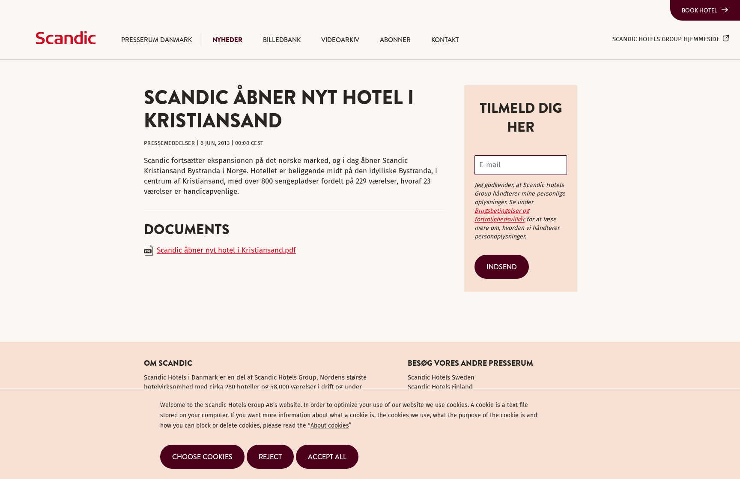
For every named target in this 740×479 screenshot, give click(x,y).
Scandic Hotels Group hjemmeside (666, 39)
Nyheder (227, 39)
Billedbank (282, 39)
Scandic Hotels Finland (440, 387)
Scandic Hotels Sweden (441, 377)
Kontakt (445, 39)
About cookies (329, 425)
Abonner (395, 39)
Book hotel (699, 10)
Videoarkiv (340, 39)
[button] (202, 457)
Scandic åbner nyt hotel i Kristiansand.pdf (226, 250)
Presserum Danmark (156, 39)
